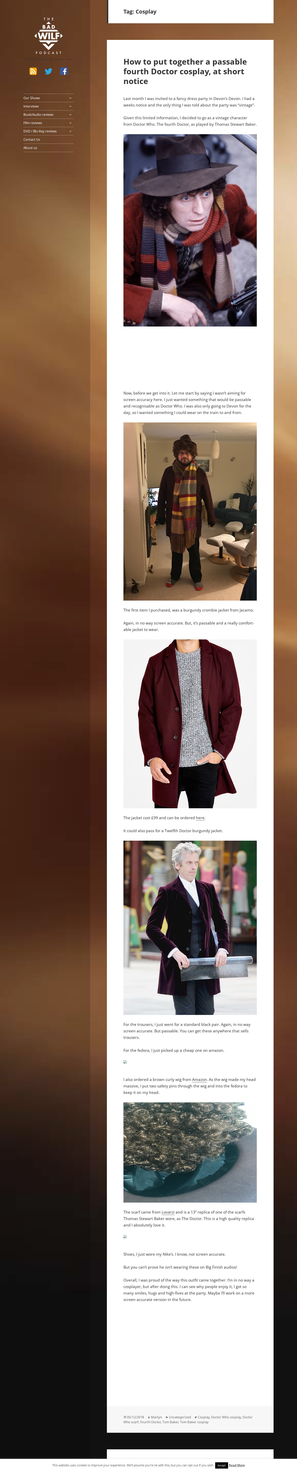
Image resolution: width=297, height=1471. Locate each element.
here (200, 817)
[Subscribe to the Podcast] (33, 71)
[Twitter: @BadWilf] (48, 72)
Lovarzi (168, 1212)
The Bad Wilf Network (40, 23)
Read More (237, 1465)
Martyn (156, 1417)
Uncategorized (180, 1417)
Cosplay (204, 1417)
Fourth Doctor (150, 1422)
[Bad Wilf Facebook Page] (64, 71)
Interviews (31, 106)
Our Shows (31, 98)
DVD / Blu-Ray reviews (40, 131)
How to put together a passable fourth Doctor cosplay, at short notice (185, 71)
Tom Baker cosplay (194, 1422)
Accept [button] (222, 1465)
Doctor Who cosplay (226, 1417)
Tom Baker (170, 1422)
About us (30, 148)
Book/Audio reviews (38, 114)
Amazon (199, 1079)
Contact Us (31, 139)
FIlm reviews (32, 123)
